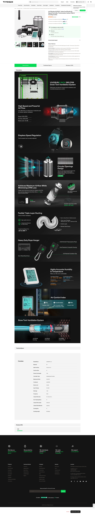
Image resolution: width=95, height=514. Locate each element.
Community (72, 1)
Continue (76, 10)
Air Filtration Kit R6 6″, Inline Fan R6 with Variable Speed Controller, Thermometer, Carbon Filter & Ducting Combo (61, 13)
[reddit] (86, 481)
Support (62, 1)
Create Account (57, 470)
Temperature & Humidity (12, 479)
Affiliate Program (42, 479)
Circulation (9, 477)
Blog (40, 473)
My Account (57, 466)
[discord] (83, 481)
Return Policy (26, 470)
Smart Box (9, 466)
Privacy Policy (41, 470)
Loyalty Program (26, 473)
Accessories (10, 481)
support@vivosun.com (74, 478)
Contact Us (25, 466)
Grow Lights (10, 473)
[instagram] (71, 481)
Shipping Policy (26, 468)
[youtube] (80, 481)
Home (15, 8)
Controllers (9, 470)
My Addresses (57, 473)
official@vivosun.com (73, 468)
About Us (40, 466)
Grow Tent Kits (10, 468)
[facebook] (74, 481)
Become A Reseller (42, 481)
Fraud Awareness (42, 468)
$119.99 (50, 17)
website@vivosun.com (77, 474)
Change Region (82, 10)
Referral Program (42, 477)
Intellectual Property (42, 475)
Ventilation (9, 475)
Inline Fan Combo (19, 8)
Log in (56, 468)
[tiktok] (77, 481)
